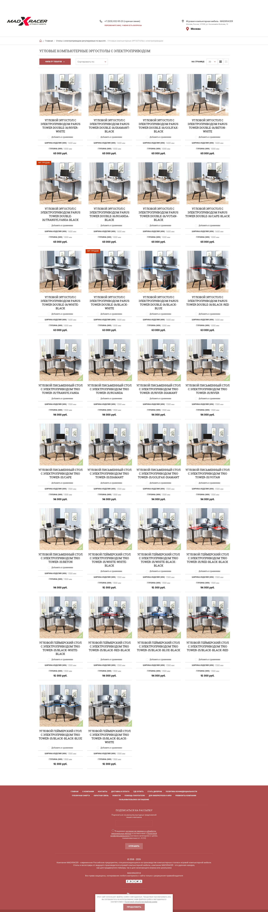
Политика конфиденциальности (181, 792)
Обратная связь (101, 796)
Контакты (102, 792)
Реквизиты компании (185, 796)
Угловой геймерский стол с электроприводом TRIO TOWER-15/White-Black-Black (158, 559)
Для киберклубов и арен (160, 796)
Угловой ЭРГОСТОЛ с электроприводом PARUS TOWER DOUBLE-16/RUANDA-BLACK (109, 214)
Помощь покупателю (135, 796)
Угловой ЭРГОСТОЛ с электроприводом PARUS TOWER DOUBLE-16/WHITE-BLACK (60, 302)
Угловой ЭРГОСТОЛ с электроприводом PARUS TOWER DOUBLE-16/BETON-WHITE (207, 125)
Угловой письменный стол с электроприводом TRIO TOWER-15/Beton (60, 558)
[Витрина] (220, 62)
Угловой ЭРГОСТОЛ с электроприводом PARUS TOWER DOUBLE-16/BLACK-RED (207, 300)
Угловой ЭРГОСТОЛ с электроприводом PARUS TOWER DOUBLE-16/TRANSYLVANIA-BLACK (60, 214)
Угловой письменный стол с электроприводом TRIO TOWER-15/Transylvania (60, 389)
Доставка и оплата (120, 792)
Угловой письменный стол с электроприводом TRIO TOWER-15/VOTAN (207, 473)
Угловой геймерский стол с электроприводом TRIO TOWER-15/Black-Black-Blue (60, 734)
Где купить (138, 792)
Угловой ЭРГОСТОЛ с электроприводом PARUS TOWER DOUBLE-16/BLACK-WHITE (109, 302)
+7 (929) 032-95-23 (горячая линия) (122, 21)
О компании (88, 792)
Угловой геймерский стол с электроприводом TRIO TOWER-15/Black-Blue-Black (158, 646)
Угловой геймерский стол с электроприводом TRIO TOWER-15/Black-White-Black (60, 648)
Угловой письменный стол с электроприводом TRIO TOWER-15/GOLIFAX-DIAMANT (158, 473)
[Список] (226, 62)
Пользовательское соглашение (134, 800)
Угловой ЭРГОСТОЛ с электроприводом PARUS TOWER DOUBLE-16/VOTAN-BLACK (158, 214)
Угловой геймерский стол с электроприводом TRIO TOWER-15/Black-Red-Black (109, 646)
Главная (49, 41)
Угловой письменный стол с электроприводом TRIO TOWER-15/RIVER (207, 389)
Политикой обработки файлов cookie (141, 902)
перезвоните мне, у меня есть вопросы (123, 25)
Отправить (134, 846)
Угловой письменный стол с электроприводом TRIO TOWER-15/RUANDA (109, 389)
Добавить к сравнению (62, 137)
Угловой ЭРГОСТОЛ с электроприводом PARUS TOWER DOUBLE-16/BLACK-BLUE (158, 302)
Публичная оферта (81, 796)
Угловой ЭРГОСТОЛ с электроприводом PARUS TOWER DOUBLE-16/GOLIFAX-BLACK (159, 125)
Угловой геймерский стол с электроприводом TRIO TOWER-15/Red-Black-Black (207, 558)
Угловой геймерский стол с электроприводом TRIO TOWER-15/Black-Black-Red (207, 646)
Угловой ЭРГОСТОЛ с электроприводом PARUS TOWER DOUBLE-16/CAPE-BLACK (207, 212)
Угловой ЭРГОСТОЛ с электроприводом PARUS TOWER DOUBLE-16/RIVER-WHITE (60, 125)
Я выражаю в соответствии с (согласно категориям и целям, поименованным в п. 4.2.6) (134, 834)
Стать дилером (154, 792)
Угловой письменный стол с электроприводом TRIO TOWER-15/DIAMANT (109, 473)
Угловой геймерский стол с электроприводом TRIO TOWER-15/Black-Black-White (109, 736)
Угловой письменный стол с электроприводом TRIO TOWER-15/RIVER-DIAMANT (158, 389)
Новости (116, 796)
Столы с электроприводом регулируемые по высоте (81, 41)
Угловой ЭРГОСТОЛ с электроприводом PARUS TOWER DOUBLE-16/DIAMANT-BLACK (109, 125)
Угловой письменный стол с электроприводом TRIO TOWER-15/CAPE (60, 473)
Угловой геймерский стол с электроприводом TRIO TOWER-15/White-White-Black (109, 559)
